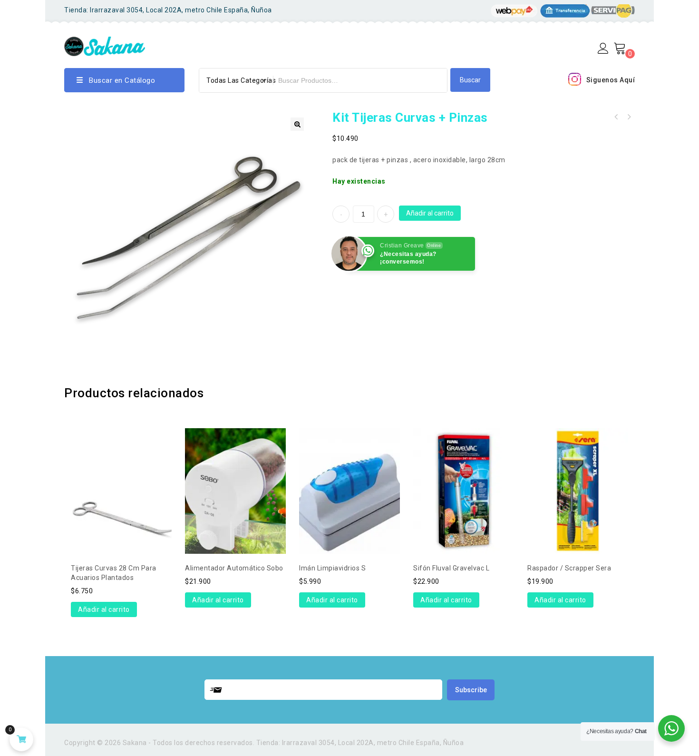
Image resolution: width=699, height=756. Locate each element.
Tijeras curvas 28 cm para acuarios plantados (628, 117)
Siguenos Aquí (610, 80)
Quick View (121, 466)
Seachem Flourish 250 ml (616, 117)
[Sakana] (104, 45)
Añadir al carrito (430, 213)
